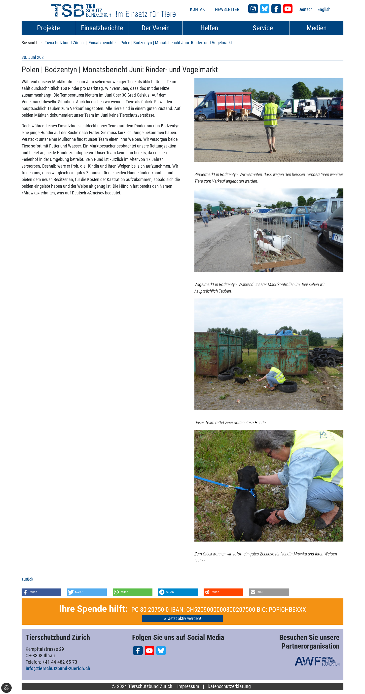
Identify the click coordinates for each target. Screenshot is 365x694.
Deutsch (306, 9)
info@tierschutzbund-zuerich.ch (58, 668)
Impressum (188, 686)
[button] (41, 592)
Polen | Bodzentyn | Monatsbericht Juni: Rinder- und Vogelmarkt (176, 42)
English (324, 9)
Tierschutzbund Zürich (64, 42)
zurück (27, 579)
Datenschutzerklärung (229, 686)
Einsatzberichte (102, 42)
